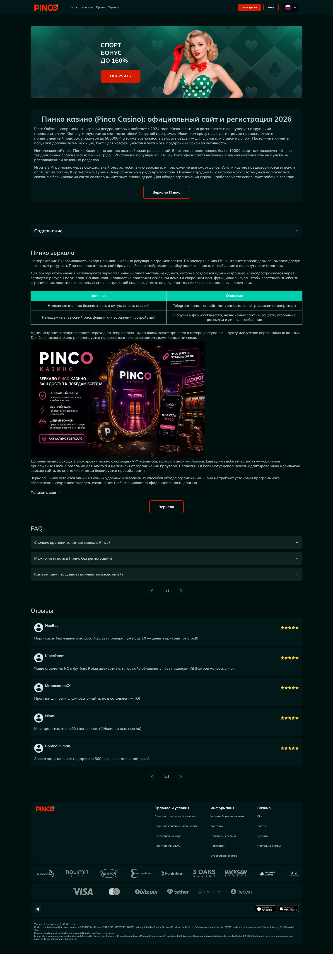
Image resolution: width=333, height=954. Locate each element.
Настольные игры (269, 845)
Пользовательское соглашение (175, 816)
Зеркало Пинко (167, 192)
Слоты (261, 826)
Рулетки (262, 836)
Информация (222, 808)
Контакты (216, 826)
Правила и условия (171, 808)
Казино (264, 808)
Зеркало (166, 506)
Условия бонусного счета (227, 816)
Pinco (260, 816)
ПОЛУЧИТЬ (120, 76)
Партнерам (217, 845)
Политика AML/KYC (167, 845)
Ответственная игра (167, 836)
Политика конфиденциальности (175, 826)
